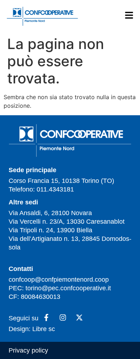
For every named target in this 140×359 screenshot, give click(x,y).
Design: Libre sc (32, 329)
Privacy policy (28, 350)
